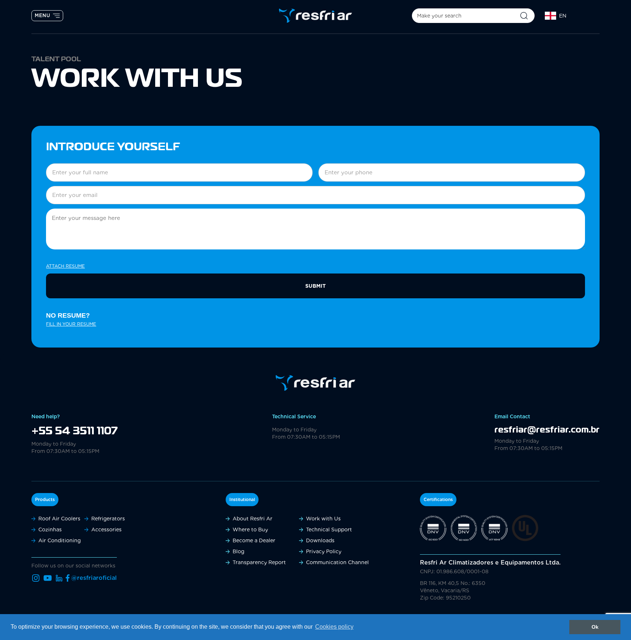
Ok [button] (595, 627)
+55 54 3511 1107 (74, 431)
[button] (568, 15)
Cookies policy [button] (334, 627)
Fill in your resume (71, 324)
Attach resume (65, 266)
